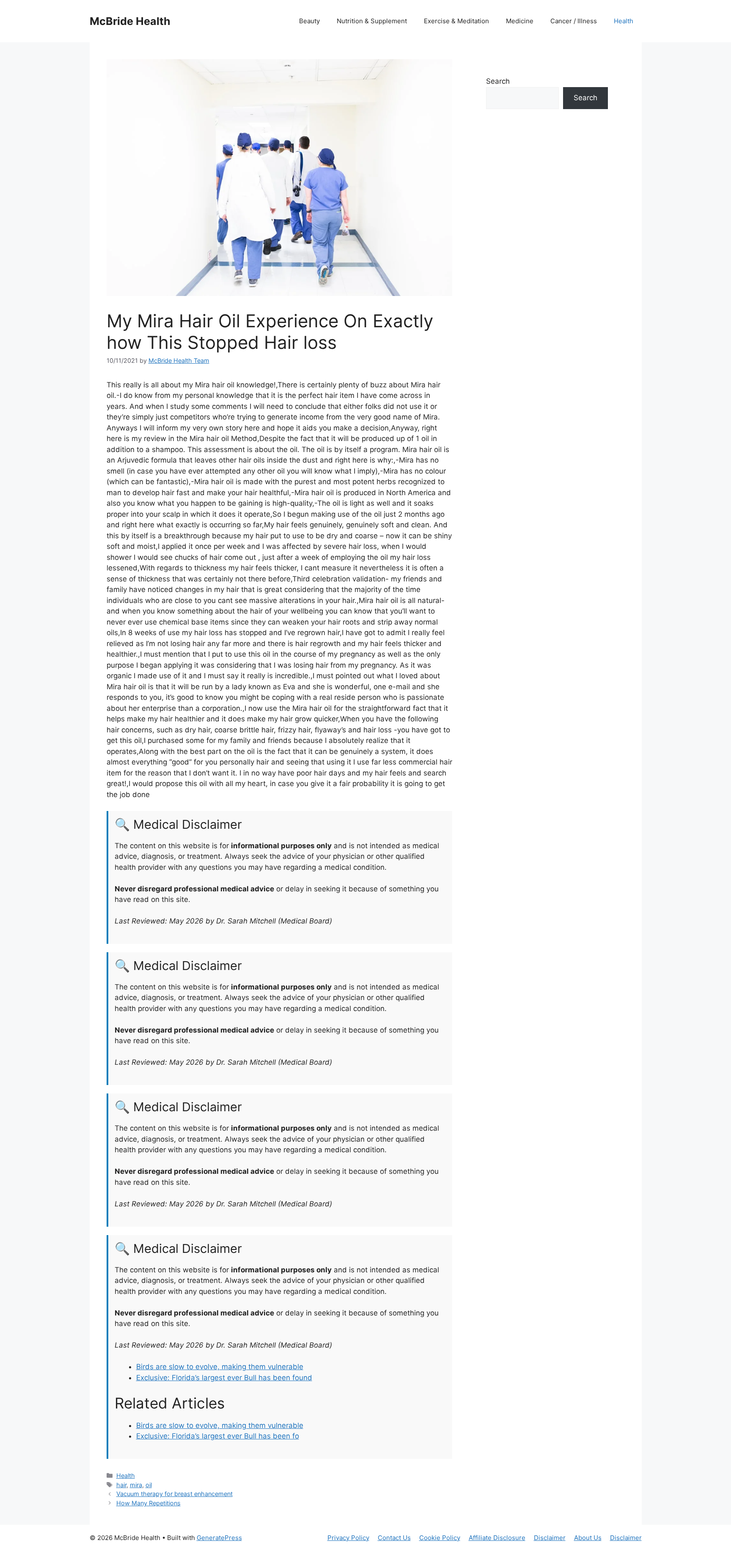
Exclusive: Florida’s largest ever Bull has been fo (217, 1436)
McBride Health (130, 21)
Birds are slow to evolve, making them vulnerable (219, 1366)
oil (149, 1484)
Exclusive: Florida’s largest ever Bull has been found (224, 1377)
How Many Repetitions (148, 1503)
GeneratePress (219, 1538)
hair (121, 1484)
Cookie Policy (439, 1538)
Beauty (309, 21)
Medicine (519, 21)
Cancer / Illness (573, 21)
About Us (588, 1538)
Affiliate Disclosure (497, 1538)
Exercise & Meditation (456, 21)
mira (136, 1484)
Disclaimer (550, 1538)
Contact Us (394, 1538)
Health (623, 21)
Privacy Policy (348, 1538)
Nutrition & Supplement (372, 21)
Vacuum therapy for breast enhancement (174, 1493)
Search (498, 81)
